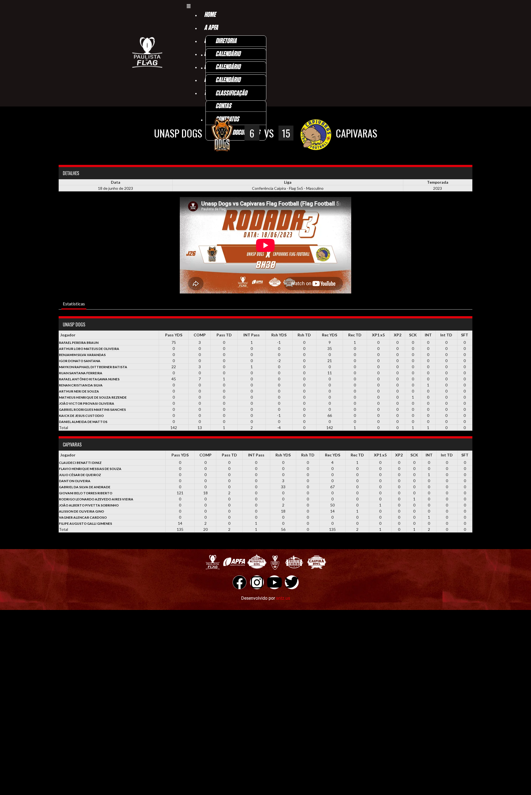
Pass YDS (173, 334)
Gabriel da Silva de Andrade (84, 487)
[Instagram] (257, 582)
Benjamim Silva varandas (82, 355)
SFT (464, 334)
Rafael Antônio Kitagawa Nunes (89, 379)
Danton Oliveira (74, 481)
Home (210, 15)
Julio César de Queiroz (80, 475)
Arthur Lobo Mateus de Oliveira (89, 349)
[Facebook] (239, 582)
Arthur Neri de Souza (79, 391)
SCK (413, 334)
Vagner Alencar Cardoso (83, 517)
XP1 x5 (378, 334)
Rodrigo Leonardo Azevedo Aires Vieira (96, 499)
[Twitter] (292, 582)
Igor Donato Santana (79, 361)
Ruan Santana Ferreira (80, 373)
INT (428, 334)
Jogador (68, 334)
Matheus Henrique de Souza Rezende (93, 397)
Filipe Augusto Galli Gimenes (85, 523)
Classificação (231, 93)
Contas (223, 106)
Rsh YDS (279, 334)
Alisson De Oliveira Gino (81, 511)
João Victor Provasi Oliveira (86, 403)
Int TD (446, 334)
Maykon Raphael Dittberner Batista (93, 367)
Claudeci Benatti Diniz (80, 463)
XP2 (397, 334)
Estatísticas (74, 303)
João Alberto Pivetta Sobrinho (89, 505)
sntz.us (283, 598)
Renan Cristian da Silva (81, 385)
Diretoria (225, 41)
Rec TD (354, 334)
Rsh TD (304, 334)
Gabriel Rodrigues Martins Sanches (92, 409)
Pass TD (224, 334)
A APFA (211, 28)
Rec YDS (329, 334)
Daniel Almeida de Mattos (83, 422)
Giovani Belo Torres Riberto (85, 493)
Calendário (227, 54)
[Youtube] (274, 582)
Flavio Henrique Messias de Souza (90, 469)
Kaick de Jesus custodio (81, 416)
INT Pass (251, 334)
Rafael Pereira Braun (78, 343)
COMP (200, 334)
